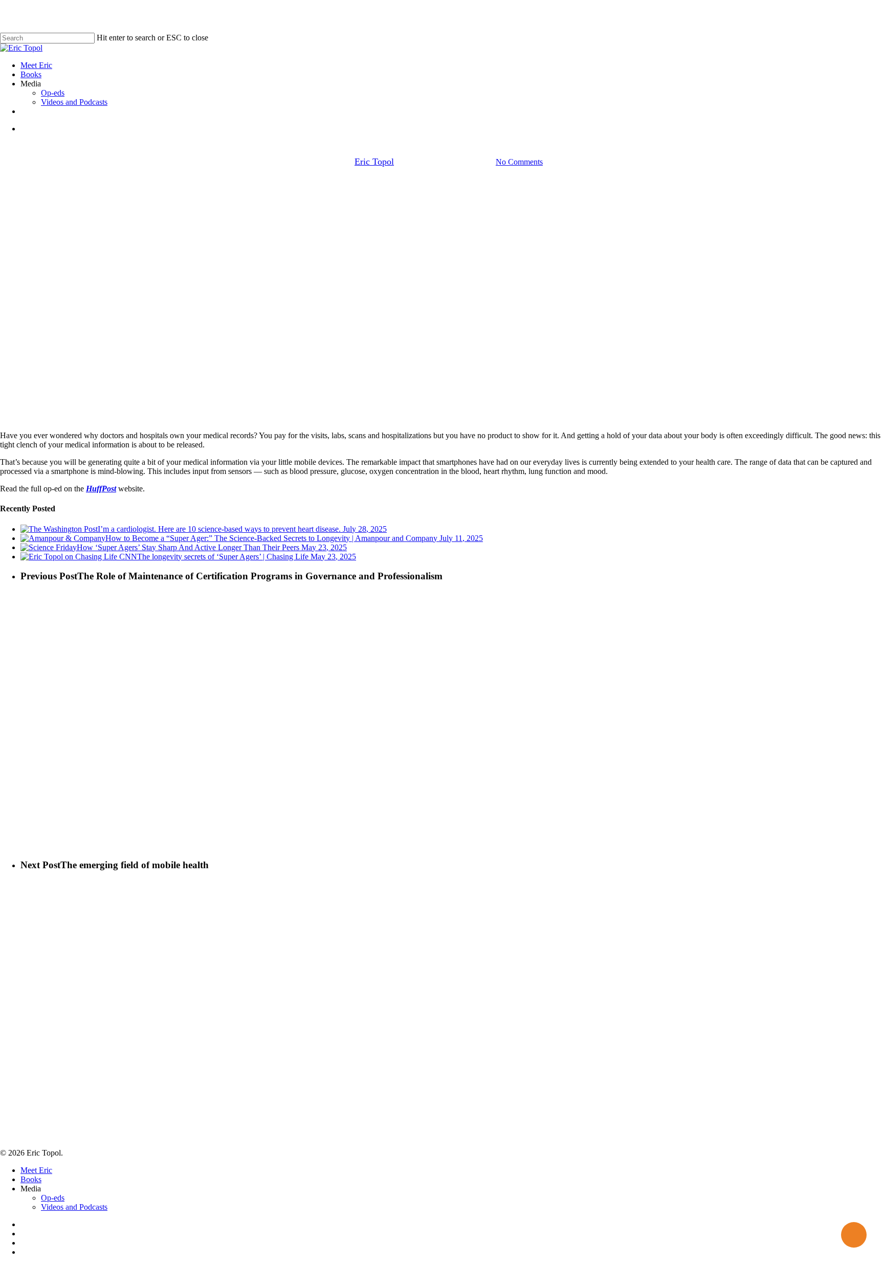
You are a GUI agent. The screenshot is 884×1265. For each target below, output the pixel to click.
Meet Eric (36, 1170)
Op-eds (52, 1197)
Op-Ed (441, 150)
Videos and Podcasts (74, 1207)
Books (30, 1179)
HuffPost (101, 488)
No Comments (519, 161)
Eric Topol (374, 161)
